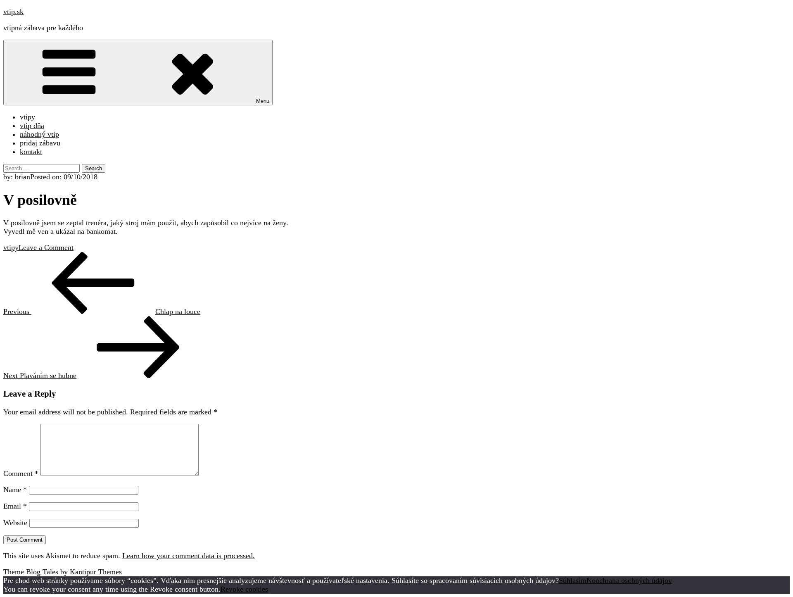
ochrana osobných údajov (634, 580)
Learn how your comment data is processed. (188, 556)
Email (15, 506)
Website (15, 523)
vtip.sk (13, 11)
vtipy (27, 117)
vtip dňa (32, 125)
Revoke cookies (244, 589)
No (591, 580)
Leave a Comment (46, 247)
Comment (20, 473)
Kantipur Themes (96, 572)
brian (22, 177)
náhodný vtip (39, 134)
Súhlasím (572, 580)
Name (15, 489)
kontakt (31, 151)
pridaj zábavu (40, 143)
